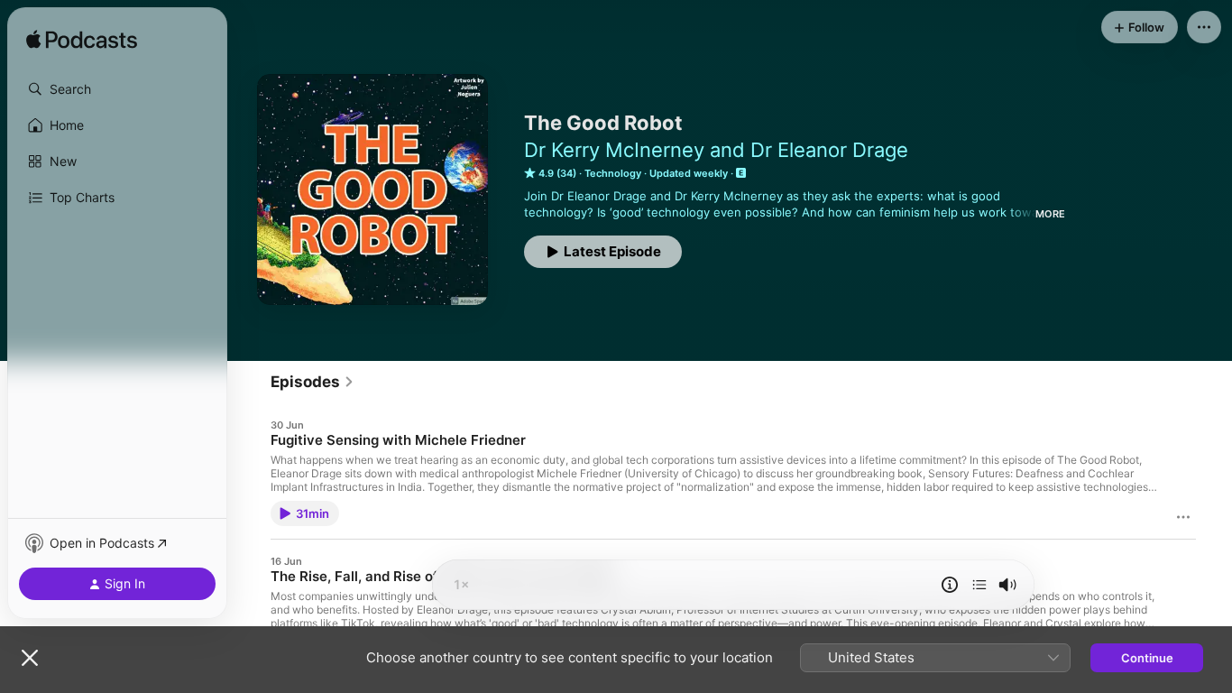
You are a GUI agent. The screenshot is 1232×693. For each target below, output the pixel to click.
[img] (81, 41)
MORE (1050, 214)
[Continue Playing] (979, 584)
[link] (312, 382)
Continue (1147, 658)
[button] (117, 89)
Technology (612, 173)
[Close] (30, 658)
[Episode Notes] (950, 584)
